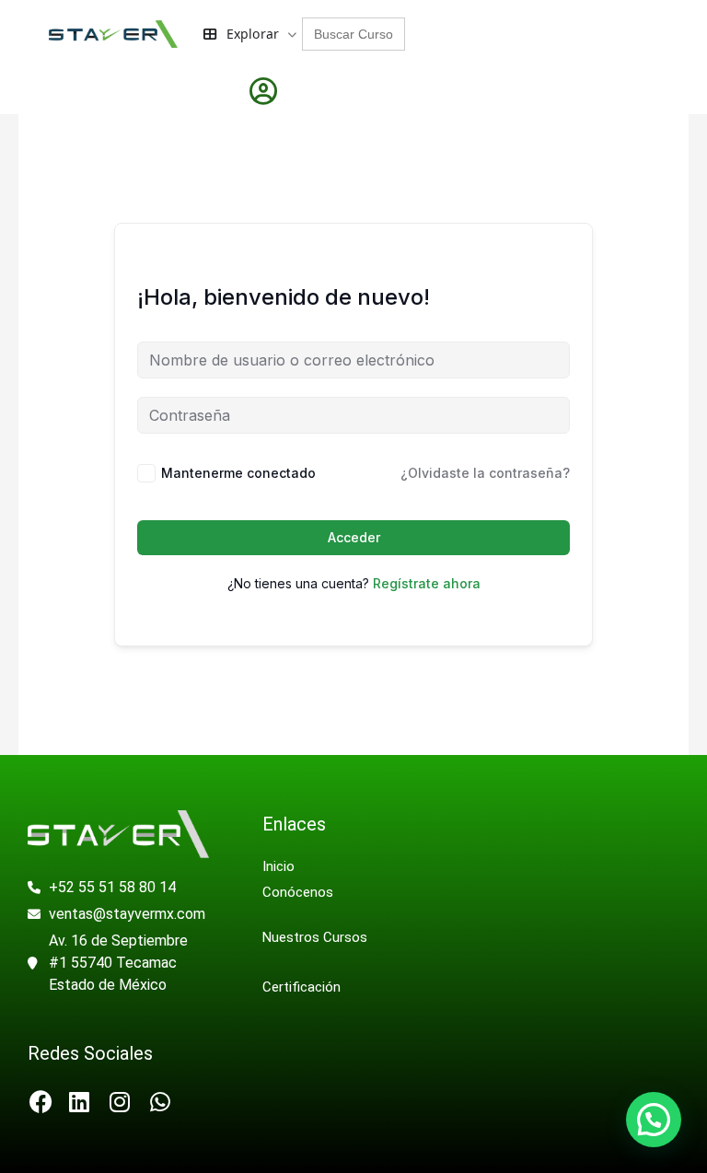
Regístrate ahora (427, 583)
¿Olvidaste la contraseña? (485, 473)
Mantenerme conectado (238, 473)
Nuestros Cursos (314, 937)
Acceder (354, 537)
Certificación (301, 987)
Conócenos (299, 892)
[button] (653, 1119)
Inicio (278, 866)
